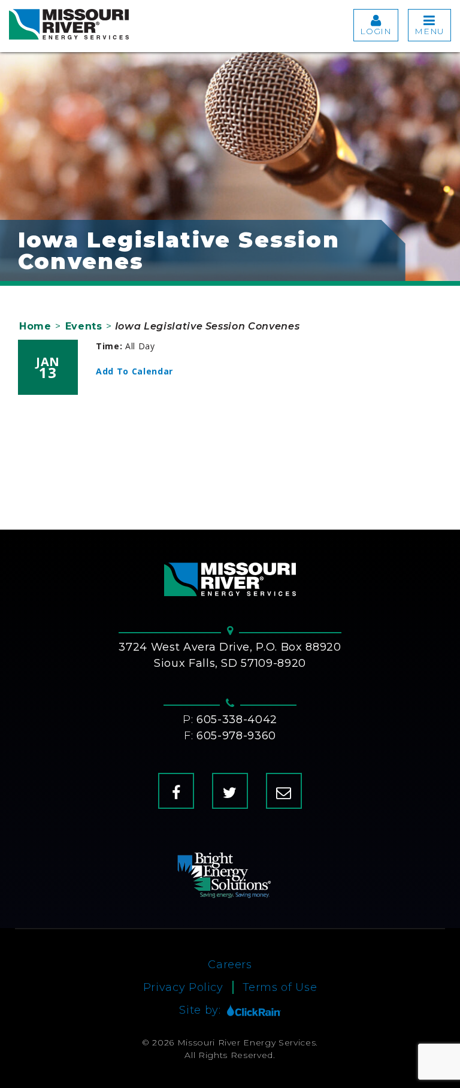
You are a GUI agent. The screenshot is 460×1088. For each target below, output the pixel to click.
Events (83, 326)
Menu (429, 31)
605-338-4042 (236, 719)
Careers (230, 964)
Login (375, 31)
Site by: (199, 1010)
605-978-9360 (236, 735)
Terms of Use (280, 987)
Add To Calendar (134, 371)
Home (35, 326)
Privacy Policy (183, 987)
